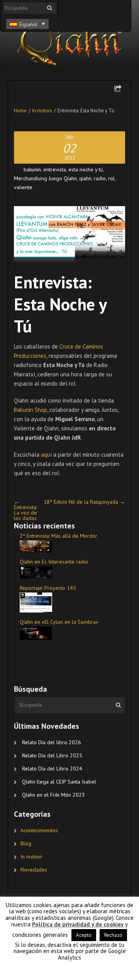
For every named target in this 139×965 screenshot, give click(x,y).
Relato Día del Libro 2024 (52, 768)
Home (20, 110)
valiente (23, 187)
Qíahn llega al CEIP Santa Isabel (59, 781)
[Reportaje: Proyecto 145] (69, 603)
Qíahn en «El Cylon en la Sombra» (59, 622)
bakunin (32, 169)
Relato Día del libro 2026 (51, 742)
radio (100, 178)
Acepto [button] (84, 935)
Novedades (33, 869)
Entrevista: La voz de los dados (25, 512)
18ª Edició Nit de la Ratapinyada (81, 501)
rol (111, 178)
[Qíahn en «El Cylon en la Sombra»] (69, 633)
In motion (42, 110)
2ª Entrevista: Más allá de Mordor (58, 535)
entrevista (54, 169)
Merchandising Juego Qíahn (45, 178)
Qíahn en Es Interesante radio (54, 561)
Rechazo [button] (113, 935)
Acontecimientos (39, 830)
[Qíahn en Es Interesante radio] (69, 572)
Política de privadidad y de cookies (78, 924)
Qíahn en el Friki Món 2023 (53, 794)
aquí (46, 454)
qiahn (85, 178)
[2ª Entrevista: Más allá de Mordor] (69, 546)
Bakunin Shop (30, 409)
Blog (25, 843)
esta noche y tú (85, 169)
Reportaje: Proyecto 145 (48, 588)
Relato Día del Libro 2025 (52, 755)
